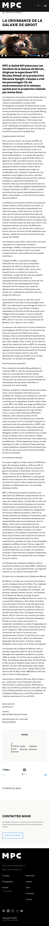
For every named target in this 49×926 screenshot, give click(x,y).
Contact (29, 881)
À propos (6, 876)
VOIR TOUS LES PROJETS (13, 12)
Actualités (30, 893)
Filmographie (7, 881)
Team (28, 887)
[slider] (12, 56)
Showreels (30, 876)
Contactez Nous (13, 835)
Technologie (7, 891)
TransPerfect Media (10, 920)
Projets (5, 887)
